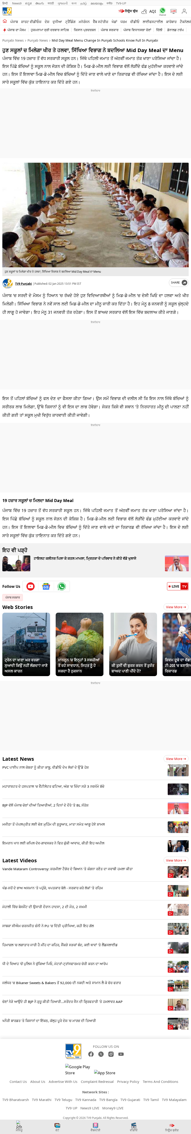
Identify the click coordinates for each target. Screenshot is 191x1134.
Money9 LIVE (112, 1108)
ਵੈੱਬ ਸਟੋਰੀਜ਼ (100, 21)
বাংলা (74, 3)
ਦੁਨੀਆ (57, 21)
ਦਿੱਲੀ (159, 30)
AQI (152, 11)
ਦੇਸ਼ (47, 21)
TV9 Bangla (108, 1099)
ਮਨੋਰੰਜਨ (84, 21)
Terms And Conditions (160, 1081)
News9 (16, 3)
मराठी (51, 3)
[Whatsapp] (161, 11)
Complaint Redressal (97, 1081)
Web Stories (17, 606)
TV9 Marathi (41, 1099)
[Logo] (7, 11)
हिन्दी (5, 3)
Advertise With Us (63, 1081)
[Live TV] (172, 11)
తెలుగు (39, 3)
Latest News (18, 758)
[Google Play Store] (79, 1070)
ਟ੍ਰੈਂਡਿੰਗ (70, 21)
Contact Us (18, 1081)
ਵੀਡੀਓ (135, 21)
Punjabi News (13, 40)
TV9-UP (121, 3)
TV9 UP (71, 1108)
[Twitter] (101, 1054)
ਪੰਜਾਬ (14, 21)
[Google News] (46, 586)
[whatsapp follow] (61, 586)
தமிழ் (83, 3)
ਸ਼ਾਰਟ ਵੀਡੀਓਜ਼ (31, 21)
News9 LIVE (89, 1108)
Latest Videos (19, 860)
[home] (5, 21)
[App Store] (108, 1074)
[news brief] (128, 11)
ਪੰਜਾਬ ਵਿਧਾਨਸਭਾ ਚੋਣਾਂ (137, 30)
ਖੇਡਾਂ (114, 21)
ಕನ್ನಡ (28, 3)
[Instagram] (111, 1054)
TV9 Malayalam (174, 1099)
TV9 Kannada (85, 1099)
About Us (37, 1081)
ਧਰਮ (123, 21)
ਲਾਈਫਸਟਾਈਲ (153, 21)
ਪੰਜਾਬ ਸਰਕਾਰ (110, 30)
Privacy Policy (128, 1081)
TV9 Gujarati (130, 1099)
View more (174, 759)
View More (174, 607)
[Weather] (145, 11)
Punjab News (37, 40)
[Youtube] (30, 586)
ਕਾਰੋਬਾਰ (171, 21)
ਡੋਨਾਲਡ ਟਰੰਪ (175, 30)
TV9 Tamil (151, 1099)
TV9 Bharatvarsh (15, 1099)
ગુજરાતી (63, 3)
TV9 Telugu (63, 1099)
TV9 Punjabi (23, 284)
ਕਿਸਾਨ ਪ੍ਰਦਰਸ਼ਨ (85, 30)
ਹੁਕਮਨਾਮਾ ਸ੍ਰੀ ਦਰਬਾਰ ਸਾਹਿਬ (50, 30)
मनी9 (109, 3)
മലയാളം (97, 3)
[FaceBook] (91, 1054)
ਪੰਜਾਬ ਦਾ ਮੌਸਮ (16, 30)
